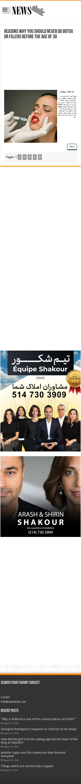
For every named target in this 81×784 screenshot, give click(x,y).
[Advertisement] (40, 65)
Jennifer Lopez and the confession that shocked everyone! (33, 754)
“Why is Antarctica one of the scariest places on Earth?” (38, 719)
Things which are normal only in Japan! (27, 766)
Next (72, 146)
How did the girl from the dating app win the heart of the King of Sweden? (39, 740)
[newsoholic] (23, 9)
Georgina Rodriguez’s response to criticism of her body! (38, 729)
